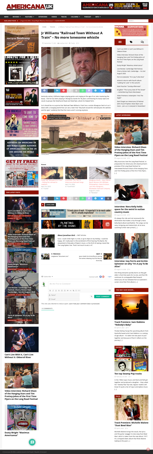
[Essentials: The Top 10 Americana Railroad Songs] (76, 173)
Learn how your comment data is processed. (84, 304)
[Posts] (120, 42)
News (6, 17)
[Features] (131, 358)
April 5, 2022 (120, 428)
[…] (115, 173)
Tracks (64, 17)
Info (97, 17)
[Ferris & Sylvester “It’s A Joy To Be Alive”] (22, 311)
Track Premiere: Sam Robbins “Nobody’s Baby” (129, 323)
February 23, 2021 (121, 377)
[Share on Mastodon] (89, 91)
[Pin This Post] (63, 91)
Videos (54, 17)
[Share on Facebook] (44, 91)
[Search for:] (138, 21)
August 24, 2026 (121, 215)
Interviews (42, 17)
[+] (79, 290)
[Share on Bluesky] (102, 91)
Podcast (87, 17)
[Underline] (56, 290)
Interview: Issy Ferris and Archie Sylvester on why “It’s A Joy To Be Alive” (131, 264)
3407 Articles (81, 235)
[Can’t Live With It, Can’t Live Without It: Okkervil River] (22, 209)
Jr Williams (50, 205)
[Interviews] (131, 132)
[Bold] (50, 290)
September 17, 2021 (50, 43)
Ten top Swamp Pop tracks (128, 373)
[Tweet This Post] (51, 91)
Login (109, 277)
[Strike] (58, 290)
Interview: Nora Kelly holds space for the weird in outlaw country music (129, 209)
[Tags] (131, 42)
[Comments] (142, 42)
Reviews (16, 17)
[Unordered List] (64, 290)
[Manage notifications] (148, 449)
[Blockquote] (67, 290)
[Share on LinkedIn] (57, 91)
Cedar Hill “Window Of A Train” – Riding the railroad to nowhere (52, 182)
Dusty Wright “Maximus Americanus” (18, 265)
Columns (74, 17)
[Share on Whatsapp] (83, 91)
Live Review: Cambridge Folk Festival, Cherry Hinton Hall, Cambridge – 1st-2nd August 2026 (21, 290)
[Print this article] (76, 91)
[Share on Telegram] (95, 91)
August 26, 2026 (13, 218)
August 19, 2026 (121, 269)
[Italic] (53, 290)
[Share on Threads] (108, 91)
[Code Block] (70, 290)
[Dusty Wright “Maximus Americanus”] (22, 260)
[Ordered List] (61, 290)
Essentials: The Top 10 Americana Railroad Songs (74, 181)
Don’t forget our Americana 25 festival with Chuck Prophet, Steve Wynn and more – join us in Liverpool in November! (131, 103)
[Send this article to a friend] (70, 91)
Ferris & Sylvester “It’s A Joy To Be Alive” (21, 316)
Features (28, 17)
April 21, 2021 (120, 328)
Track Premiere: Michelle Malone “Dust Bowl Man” (131, 424)
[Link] (73, 290)
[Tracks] (131, 307)
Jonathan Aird (63, 43)
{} (76, 290)
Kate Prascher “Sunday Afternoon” (129, 86)
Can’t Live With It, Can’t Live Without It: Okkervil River (19, 212)
